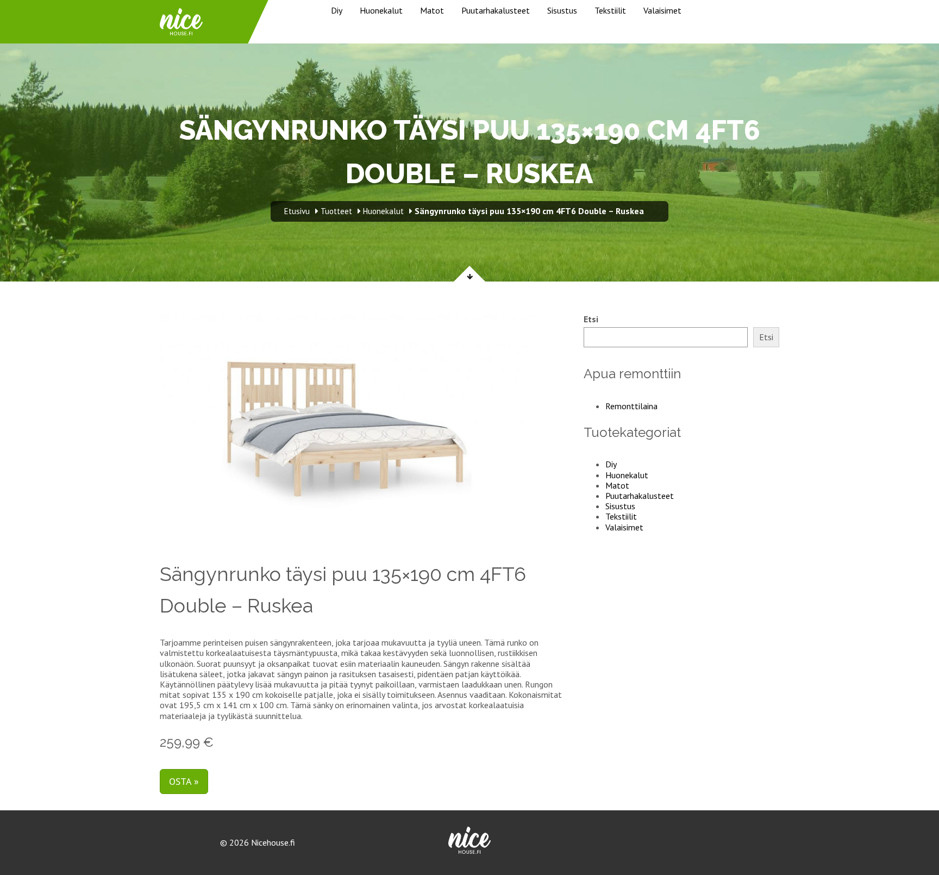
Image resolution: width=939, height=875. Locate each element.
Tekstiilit (610, 10)
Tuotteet (336, 211)
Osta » (184, 781)
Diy (336, 10)
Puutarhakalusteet (495, 10)
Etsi (591, 319)
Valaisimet (662, 10)
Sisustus (562, 10)
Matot (432, 10)
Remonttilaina (631, 406)
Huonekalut (381, 10)
